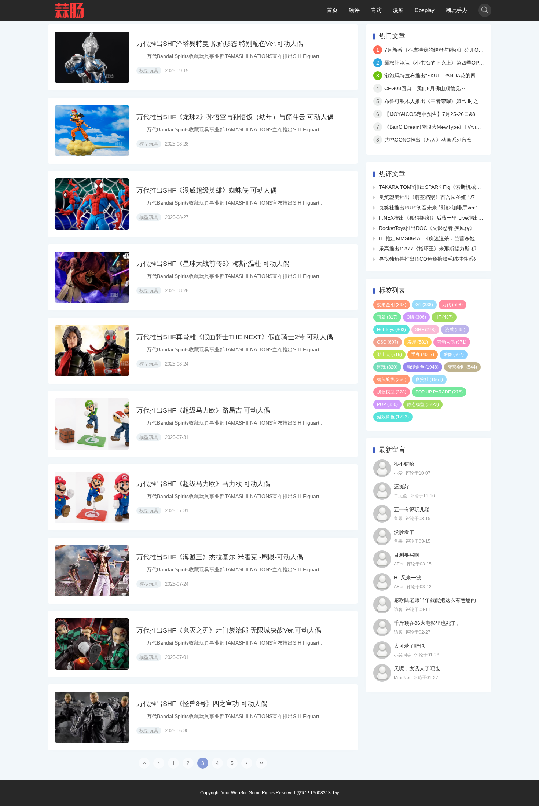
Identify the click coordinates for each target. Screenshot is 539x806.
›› (261, 762)
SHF (425, 329)
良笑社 (429, 379)
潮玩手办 (456, 10)
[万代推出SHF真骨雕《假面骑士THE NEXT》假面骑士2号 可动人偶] (92, 350)
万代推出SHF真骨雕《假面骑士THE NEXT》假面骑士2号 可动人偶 (234, 337)
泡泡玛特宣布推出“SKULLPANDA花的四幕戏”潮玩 (441, 75)
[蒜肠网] (70, 10)
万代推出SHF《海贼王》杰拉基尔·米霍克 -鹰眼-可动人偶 (219, 557)
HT (444, 317)
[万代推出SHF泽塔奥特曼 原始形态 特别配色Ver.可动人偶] (92, 57)
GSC (387, 342)
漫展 (398, 10)
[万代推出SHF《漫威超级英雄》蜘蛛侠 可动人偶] (92, 204)
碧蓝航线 (391, 379)
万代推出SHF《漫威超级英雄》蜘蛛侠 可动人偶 (206, 190)
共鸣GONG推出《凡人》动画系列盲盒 (428, 140)
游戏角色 (393, 417)
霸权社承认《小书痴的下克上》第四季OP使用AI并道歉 (446, 63)
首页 (332, 10)
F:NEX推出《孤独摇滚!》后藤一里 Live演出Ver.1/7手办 (442, 218)
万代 (452, 304)
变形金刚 (391, 304)
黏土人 (389, 354)
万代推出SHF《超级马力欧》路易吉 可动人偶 (203, 410)
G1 (424, 304)
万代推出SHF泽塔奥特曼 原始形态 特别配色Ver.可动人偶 (219, 43)
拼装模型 (391, 392)
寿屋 (417, 342)
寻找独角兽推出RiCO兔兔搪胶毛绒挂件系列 (428, 259)
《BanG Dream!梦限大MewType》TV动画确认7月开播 (447, 127)
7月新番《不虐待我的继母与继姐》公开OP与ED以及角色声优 (454, 50)
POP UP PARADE (439, 392)
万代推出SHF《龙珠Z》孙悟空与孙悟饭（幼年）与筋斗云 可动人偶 (235, 117)
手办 (422, 354)
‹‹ (144, 762)
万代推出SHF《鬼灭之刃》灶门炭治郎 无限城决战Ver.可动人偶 (228, 630)
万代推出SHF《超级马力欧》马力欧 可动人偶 (203, 483)
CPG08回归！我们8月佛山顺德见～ (425, 88)
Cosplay (424, 10)
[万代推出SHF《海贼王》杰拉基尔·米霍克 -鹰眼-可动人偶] (92, 570)
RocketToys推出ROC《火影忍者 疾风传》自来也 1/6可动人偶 (449, 228)
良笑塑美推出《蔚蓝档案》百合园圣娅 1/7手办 (432, 197)
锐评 (354, 10)
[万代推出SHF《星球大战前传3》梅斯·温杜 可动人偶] (92, 277)
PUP (387, 404)
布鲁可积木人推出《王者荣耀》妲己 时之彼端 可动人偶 (447, 101)
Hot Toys (391, 329)
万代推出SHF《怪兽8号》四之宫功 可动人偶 (201, 703)
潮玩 (387, 367)
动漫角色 (423, 367)
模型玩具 (148, 70)
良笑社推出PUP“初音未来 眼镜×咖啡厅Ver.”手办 (433, 207)
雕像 (453, 354)
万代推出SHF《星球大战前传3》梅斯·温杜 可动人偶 (212, 263)
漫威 (455, 329)
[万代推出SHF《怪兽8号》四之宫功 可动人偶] (92, 717)
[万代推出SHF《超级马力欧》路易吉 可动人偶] (92, 424)
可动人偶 (451, 342)
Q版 (416, 317)
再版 (387, 317)
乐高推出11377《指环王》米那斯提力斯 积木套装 (435, 249)
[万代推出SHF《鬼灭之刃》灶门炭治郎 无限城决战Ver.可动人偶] (92, 644)
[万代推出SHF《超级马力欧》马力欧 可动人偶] (92, 497)
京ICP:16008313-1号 (318, 792)
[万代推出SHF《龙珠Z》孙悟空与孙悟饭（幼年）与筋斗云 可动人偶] (92, 130)
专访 (376, 10)
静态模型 (423, 404)
